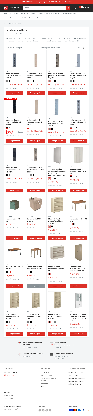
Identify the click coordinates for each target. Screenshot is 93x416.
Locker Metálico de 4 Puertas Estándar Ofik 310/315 (35, 76)
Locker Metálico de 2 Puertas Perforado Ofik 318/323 (35, 170)
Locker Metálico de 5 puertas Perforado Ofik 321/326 (56, 76)
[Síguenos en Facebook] (40, 410)
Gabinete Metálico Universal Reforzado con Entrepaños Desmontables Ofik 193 (57, 172)
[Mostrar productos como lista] (86, 48)
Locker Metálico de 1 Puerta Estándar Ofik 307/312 (34, 122)
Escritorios (24, 14)
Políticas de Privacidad (76, 378)
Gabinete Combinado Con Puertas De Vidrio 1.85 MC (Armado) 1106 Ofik (78, 317)
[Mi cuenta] (75, 8)
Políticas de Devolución (76, 381)
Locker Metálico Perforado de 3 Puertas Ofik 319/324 (14, 170)
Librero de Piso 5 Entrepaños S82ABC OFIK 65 (55, 316)
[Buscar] (68, 8)
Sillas (5, 14)
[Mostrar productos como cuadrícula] (83, 48)
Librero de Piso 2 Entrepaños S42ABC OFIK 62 (55, 221)
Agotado (36, 286)
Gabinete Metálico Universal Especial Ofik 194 (78, 171)
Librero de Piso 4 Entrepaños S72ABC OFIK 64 (34, 316)
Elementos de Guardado (70, 14)
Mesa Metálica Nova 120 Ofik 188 (14, 268)
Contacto (49, 18)
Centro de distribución (49, 375)
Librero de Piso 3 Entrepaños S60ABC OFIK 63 (13, 316)
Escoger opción (14, 93)
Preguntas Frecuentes (76, 372)
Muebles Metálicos (15, 23)
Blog (42, 386)
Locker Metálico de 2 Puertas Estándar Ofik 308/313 (78, 76)
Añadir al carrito (14, 238)
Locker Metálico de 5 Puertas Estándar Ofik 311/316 (56, 123)
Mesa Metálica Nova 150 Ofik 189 (78, 220)
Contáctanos (73, 375)
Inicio (5, 23)
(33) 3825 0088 (9, 375)
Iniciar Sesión (8, 396)
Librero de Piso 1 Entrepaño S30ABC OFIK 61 (56, 269)
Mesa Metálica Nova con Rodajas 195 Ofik (34, 268)
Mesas (33, 14)
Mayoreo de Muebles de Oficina (49, 379)
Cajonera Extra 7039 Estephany (13, 220)
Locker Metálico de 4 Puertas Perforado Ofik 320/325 (78, 122)
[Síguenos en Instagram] (46, 410)
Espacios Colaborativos (11, 18)
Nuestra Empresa (47, 372)
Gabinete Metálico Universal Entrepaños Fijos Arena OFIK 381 (77, 269)
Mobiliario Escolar (28, 18)
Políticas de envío (74, 384)
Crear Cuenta (8, 399)
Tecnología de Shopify (11, 409)
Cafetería (40, 18)
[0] (78, 8)
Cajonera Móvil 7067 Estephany (34, 220)
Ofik (7, 71)
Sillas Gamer (14, 14)
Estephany (9, 216)
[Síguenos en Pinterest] (50, 410)
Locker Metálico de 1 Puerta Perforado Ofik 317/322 (13, 76)
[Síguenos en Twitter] (43, 410)
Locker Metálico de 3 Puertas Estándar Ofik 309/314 (14, 122)
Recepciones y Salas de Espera (49, 14)
